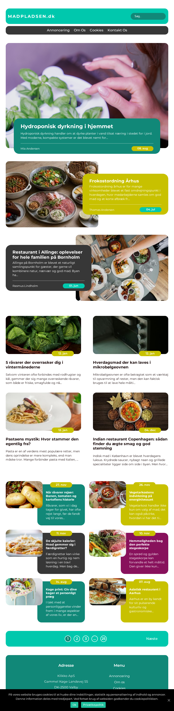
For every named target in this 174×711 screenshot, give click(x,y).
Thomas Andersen (101, 209)
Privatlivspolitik (93, 704)
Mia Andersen (30, 148)
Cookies (96, 30)
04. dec (150, 430)
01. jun (73, 285)
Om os (80, 30)
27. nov (61, 485)
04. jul (150, 209)
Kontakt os (117, 30)
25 (103, 639)
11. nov (61, 533)
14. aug (61, 582)
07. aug (144, 582)
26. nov (144, 485)
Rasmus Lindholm (25, 285)
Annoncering (58, 30)
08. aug (142, 148)
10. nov (144, 533)
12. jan (62, 353)
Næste (152, 639)
